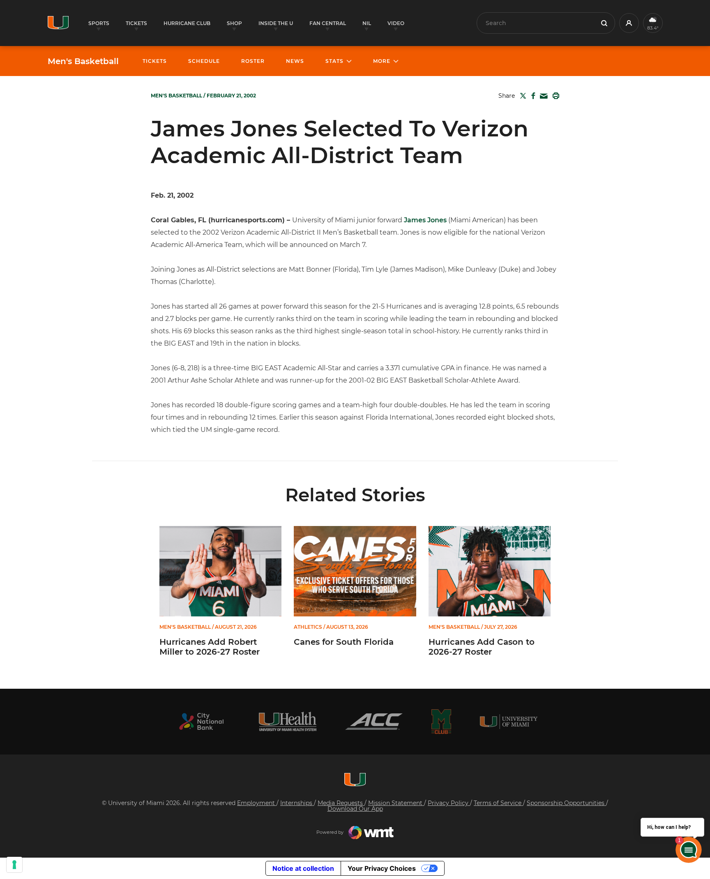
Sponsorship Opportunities (566, 803)
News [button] (295, 61)
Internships (297, 803)
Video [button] (395, 23)
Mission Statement (396, 803)
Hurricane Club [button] (187, 23)
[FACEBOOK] (531, 95)
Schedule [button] (204, 61)
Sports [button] (98, 23)
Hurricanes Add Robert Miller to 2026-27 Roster (209, 647)
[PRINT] (554, 95)
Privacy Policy (449, 803)
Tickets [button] (136, 23)
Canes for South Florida (344, 642)
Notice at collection (303, 868)
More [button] (381, 61)
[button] (629, 23)
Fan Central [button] (327, 23)
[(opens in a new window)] (201, 721)
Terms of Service (498, 803)
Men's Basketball (83, 61)
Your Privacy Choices (382, 868)
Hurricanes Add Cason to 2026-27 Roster (482, 647)
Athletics (308, 627)
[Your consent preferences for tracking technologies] (14, 864)
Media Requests (341, 803)
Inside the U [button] (275, 23)
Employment (257, 803)
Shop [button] (234, 23)
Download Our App (355, 808)
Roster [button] (253, 61)
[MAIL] (542, 96)
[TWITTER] (521, 95)
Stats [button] (334, 61)
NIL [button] (366, 23)
